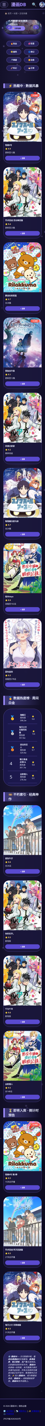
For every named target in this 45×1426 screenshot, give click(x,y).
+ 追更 (22, 609)
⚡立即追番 (16, 28)
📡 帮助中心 (21, 1411)
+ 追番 (22, 158)
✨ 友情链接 (34, 1411)
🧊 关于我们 (8, 1411)
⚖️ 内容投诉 (8, 1413)
